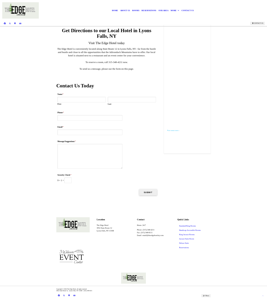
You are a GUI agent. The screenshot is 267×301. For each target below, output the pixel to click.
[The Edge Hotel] (20, 10)
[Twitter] (9, 23)
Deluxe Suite (184, 243)
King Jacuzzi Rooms (187, 234)
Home (115, 10)
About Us (125, 10)
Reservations (149, 10)
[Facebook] (4, 23)
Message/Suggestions (66, 141)
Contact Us (187, 10)
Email (60, 127)
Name (60, 94)
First (59, 104)
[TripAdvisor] (20, 23)
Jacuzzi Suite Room (186, 239)
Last (109, 104)
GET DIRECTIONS (173, 130)
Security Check (64, 175)
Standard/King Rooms (187, 226)
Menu (207, 295)
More (174, 10)
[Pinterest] (15, 23)
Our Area (163, 10)
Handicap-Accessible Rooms (190, 230)
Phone (60, 113)
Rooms (135, 10)
